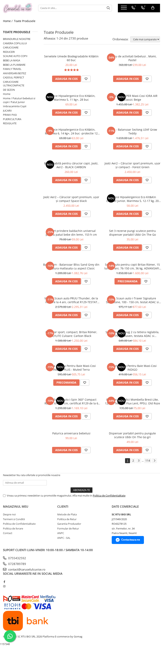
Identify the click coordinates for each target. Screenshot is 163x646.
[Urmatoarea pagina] (154, 460)
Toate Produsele (24, 21)
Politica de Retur (67, 519)
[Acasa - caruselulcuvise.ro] (17, 8)
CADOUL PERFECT (13, 77)
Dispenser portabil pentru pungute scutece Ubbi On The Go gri (132, 435)
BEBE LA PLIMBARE (14, 65)
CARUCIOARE (10, 47)
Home (6, 94)
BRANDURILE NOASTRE (16, 39)
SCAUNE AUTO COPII (15, 56)
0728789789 (16, 564)
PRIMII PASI (10, 115)
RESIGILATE (9, 123)
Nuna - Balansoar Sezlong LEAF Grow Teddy (132, 131)
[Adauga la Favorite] (86, 79)
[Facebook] (4, 581)
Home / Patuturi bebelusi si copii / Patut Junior (19, 100)
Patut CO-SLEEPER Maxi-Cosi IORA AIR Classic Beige (132, 97)
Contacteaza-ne (130, 539)
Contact (7, 533)
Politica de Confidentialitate (109, 495)
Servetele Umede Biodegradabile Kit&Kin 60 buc (71, 58)
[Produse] (124, 9)
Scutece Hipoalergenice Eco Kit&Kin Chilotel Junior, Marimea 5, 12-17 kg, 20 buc (132, 199)
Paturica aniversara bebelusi (71, 433)
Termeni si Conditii (14, 519)
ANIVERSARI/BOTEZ (14, 73)
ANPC (60, 533)
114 (147, 460)
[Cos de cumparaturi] (152, 8)
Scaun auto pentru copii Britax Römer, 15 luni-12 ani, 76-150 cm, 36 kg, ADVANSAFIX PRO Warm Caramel (132, 266)
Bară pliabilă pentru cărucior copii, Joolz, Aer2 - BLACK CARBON (71, 165)
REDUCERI (9, 52)
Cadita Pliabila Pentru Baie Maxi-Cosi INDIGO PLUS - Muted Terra (71, 367)
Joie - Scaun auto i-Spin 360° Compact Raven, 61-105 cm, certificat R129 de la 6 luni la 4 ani (71, 401)
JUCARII (7, 110)
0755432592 (16, 558)
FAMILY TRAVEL (12, 69)
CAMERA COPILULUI (15, 43)
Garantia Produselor (69, 523)
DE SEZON (9, 90)
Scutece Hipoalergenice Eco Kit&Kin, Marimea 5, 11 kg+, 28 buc (71, 97)
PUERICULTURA (12, 119)
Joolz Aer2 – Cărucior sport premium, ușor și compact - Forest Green (132, 165)
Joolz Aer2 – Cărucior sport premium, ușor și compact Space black (71, 199)
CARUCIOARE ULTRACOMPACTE (13, 83)
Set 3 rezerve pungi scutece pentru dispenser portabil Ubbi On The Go (132, 232)
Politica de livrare (13, 528)
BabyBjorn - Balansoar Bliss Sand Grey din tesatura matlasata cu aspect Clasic (71, 266)
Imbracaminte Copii (14, 106)
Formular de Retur (68, 528)
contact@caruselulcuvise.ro (26, 569)
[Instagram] (4, 586)
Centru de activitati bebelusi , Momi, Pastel (132, 58)
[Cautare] (108, 8)
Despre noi (9, 514)
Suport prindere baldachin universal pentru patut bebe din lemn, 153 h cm (71, 232)
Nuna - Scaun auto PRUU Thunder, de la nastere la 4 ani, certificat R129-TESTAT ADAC (71, 300)
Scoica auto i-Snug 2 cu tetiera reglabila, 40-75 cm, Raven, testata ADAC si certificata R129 (132, 334)
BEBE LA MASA (11, 60)
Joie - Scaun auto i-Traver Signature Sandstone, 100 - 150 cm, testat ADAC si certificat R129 (132, 300)
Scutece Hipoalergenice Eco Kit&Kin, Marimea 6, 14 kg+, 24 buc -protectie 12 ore (71, 131)
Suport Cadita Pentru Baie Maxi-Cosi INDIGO (132, 367)
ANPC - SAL (63, 538)
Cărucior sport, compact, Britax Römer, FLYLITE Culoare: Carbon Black (71, 334)
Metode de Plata (67, 514)
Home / (8, 21)
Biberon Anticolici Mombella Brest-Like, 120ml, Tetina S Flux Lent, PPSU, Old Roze (132, 401)
